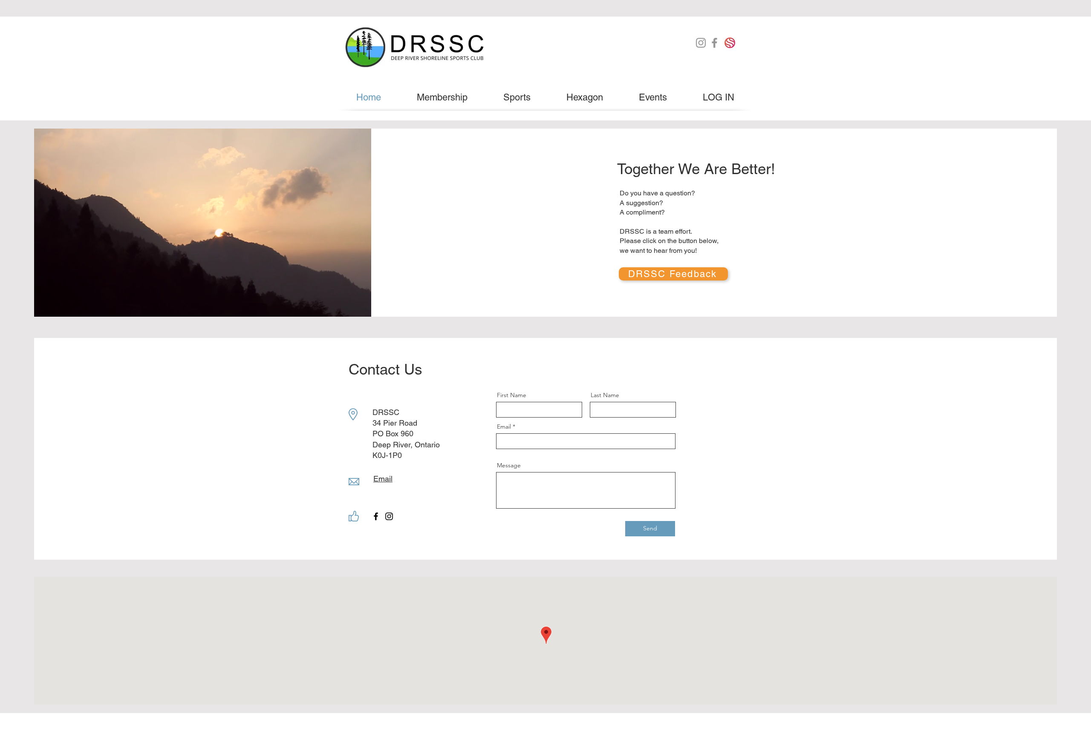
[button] (516, 97)
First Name (511, 395)
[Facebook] (714, 42)
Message (509, 465)
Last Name (605, 395)
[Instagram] (700, 42)
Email (504, 426)
